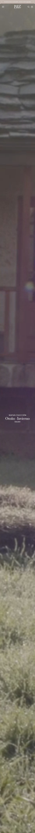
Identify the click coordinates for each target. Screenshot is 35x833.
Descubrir (17, 421)
